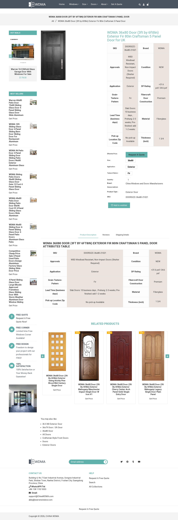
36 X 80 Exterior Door (52, 424)
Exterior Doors (49, 445)
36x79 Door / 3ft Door (52, 427)
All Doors (46, 434)
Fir (129, 173)
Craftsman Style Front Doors (55, 438)
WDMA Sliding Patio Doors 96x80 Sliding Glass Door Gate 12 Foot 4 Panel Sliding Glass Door (16, 181)
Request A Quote (137, 154)
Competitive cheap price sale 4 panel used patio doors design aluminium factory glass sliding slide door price (15, 261)
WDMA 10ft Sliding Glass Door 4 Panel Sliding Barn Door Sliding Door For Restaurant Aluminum (15, 133)
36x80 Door (47, 431)
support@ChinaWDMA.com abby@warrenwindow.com (41, 496)
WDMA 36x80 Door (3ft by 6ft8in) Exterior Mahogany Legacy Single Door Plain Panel (153, 389)
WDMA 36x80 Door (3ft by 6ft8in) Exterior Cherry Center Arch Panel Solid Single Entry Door (121, 389)
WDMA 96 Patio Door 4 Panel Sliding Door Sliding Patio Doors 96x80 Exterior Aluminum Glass (16, 158)
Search (92, 482)
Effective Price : (112, 154)
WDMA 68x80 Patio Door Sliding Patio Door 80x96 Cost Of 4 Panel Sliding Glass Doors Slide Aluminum (16, 207)
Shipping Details (122, 235)
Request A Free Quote (99, 478)
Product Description (88, 235)
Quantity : (110, 179)
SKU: (109, 197)
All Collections (95, 486)
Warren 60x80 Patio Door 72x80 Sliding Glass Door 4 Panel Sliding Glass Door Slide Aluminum (16, 107)
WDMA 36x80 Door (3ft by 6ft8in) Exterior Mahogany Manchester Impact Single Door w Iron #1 (89, 389)
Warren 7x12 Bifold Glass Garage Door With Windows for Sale (23, 71)
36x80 (130, 160)
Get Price (13, 118)
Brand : (109, 183)
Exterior (131, 167)
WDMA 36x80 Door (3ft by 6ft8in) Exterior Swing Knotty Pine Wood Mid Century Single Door (57, 380)
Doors (45, 441)
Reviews (106, 235)
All (53, 21)
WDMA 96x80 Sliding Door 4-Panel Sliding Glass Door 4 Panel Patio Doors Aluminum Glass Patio (16, 233)
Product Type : (112, 192)
